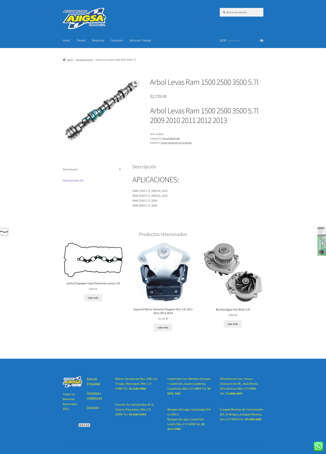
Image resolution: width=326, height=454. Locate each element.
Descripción (70, 169)
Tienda (80, 40)
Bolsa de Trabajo (140, 40)
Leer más (93, 297)
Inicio (66, 40)
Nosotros (98, 40)
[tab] (93, 169)
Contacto (117, 40)
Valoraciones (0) (73, 180)
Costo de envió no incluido (176, 142)
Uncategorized (84, 59)
